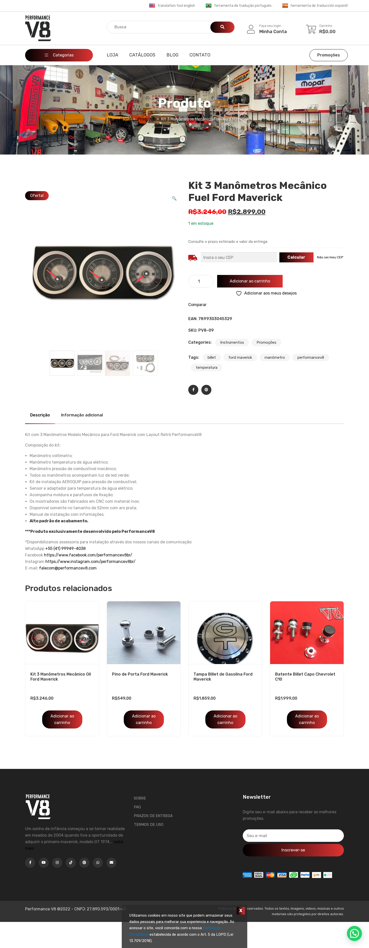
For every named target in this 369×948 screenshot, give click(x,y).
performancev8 (310, 357)
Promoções (328, 55)
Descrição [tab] (40, 415)
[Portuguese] (209, 5)
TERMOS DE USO (148, 824)
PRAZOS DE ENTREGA (153, 816)
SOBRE (140, 798)
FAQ (137, 807)
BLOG (172, 55)
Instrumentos (232, 342)
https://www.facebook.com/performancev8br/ (88, 555)
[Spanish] (285, 5)
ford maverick (240, 357)
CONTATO (200, 55)
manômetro (275, 357)
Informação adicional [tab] (82, 415)
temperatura (206, 367)
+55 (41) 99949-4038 (65, 548)
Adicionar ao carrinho (250, 281)
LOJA (112, 55)
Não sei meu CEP (330, 257)
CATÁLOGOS (142, 55)
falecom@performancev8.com (68, 568)
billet (212, 357)
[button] (174, 198)
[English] (152, 5)
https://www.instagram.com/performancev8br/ (90, 561)
